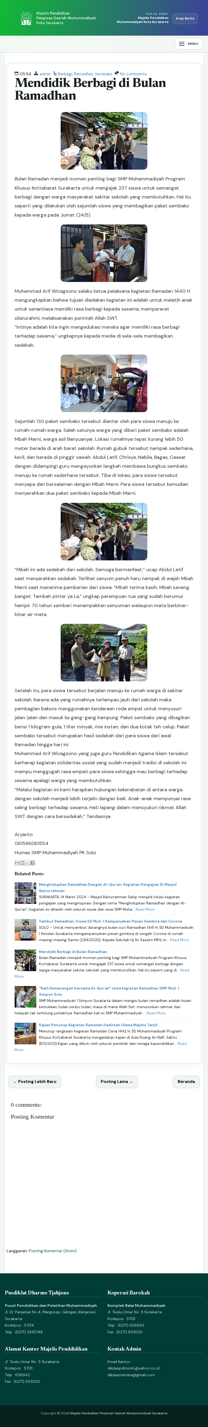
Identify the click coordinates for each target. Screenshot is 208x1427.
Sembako (103, 74)
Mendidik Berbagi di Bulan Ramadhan (73, 952)
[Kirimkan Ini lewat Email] (17, 863)
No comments (133, 74)
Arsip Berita (185, 18)
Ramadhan (83, 74)
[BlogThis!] (22, 863)
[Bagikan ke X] (27, 863)
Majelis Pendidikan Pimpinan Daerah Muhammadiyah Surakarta (118, 1413)
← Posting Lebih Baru (34, 1081)
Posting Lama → (117, 1081)
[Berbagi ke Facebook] (32, 863)
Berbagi (65, 74)
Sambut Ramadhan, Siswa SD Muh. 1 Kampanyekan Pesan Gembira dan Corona (110, 921)
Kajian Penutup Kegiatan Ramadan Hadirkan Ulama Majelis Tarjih (98, 1025)
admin (45, 74)
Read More (145, 909)
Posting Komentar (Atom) (53, 1251)
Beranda (186, 1081)
